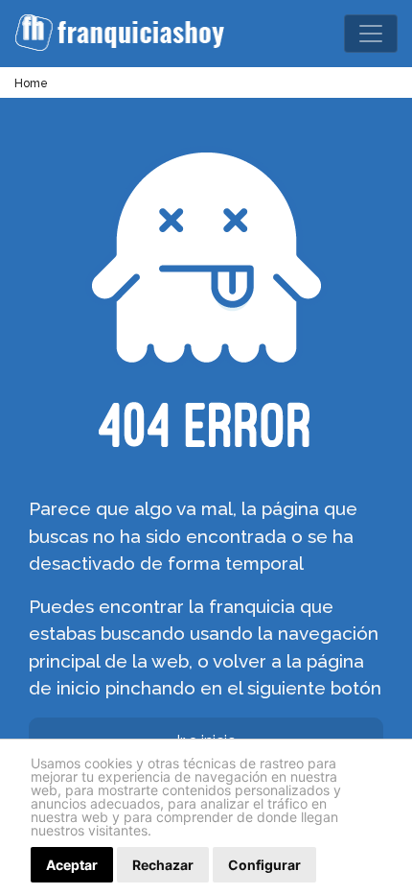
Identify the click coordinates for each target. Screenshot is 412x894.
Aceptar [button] (72, 865)
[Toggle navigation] (371, 33)
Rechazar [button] (163, 865)
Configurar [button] (264, 865)
